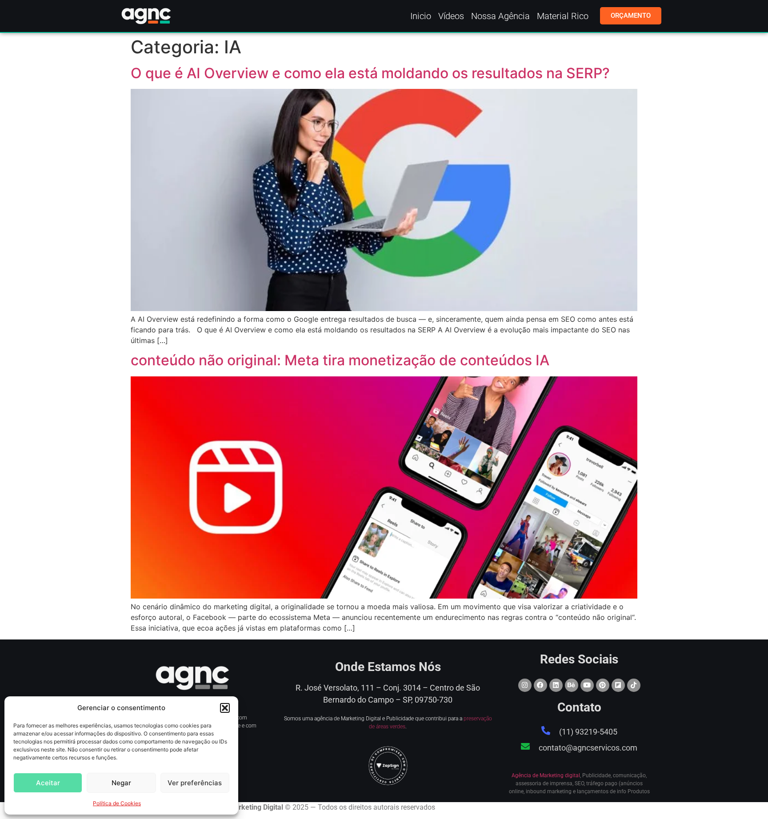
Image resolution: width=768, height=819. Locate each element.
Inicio (420, 16)
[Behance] (571, 685)
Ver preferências (195, 783)
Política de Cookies (117, 803)
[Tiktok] (633, 685)
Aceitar (48, 783)
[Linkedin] (556, 685)
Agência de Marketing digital (546, 775)
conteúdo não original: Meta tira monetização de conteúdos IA (340, 360)
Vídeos (451, 16)
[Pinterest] (602, 685)
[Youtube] (587, 685)
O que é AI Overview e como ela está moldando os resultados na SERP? (370, 73)
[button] (224, 707)
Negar (121, 783)
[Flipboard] (618, 685)
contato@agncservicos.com (588, 747)
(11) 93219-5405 (588, 731)
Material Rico (562, 16)
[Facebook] (540, 685)
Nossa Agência (500, 16)
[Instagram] (525, 685)
